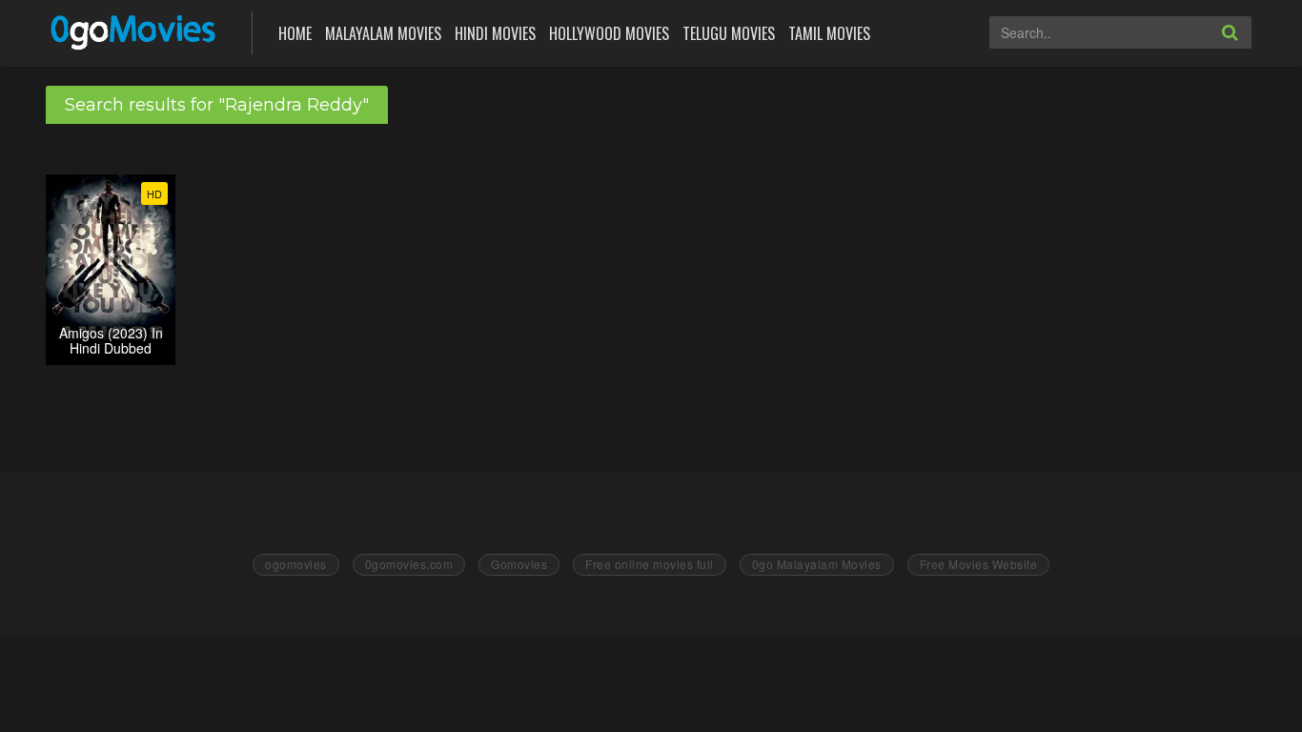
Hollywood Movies (609, 33)
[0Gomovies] (135, 31)
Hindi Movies (495, 33)
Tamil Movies (829, 33)
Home (295, 33)
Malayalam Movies (383, 33)
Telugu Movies (728, 33)
